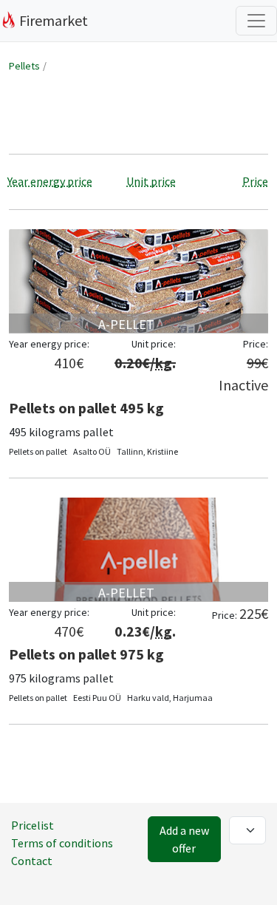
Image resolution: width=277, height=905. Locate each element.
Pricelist (32, 825)
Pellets (24, 65)
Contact (31, 860)
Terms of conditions (62, 842)
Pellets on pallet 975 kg (86, 654)
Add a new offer (184, 839)
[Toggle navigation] (256, 20)
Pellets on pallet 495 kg (86, 408)
